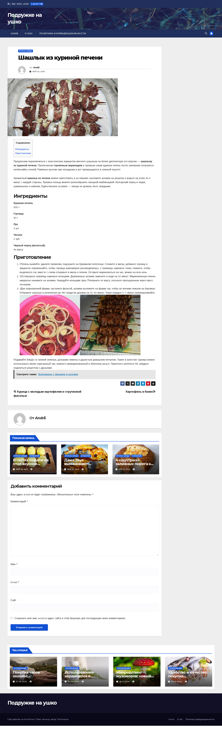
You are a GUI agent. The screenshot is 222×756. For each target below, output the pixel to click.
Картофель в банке (139, 391)
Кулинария (34, 456)
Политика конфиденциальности (62, 33)
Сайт (13, 600)
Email (15, 582)
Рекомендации (20, 668)
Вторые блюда (25, 51)
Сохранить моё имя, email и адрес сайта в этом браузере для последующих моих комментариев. (70, 618)
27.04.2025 (74, 682)
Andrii (36, 67)
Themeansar (63, 719)
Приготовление (23, 153)
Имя (14, 564)
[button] (206, 33)
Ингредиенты (22, 149)
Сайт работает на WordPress (21, 719)
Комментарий (19, 501)
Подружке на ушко (32, 703)
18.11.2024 (124, 682)
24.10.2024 (177, 682)
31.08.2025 (22, 682)
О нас (29, 33)
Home (14, 33)
